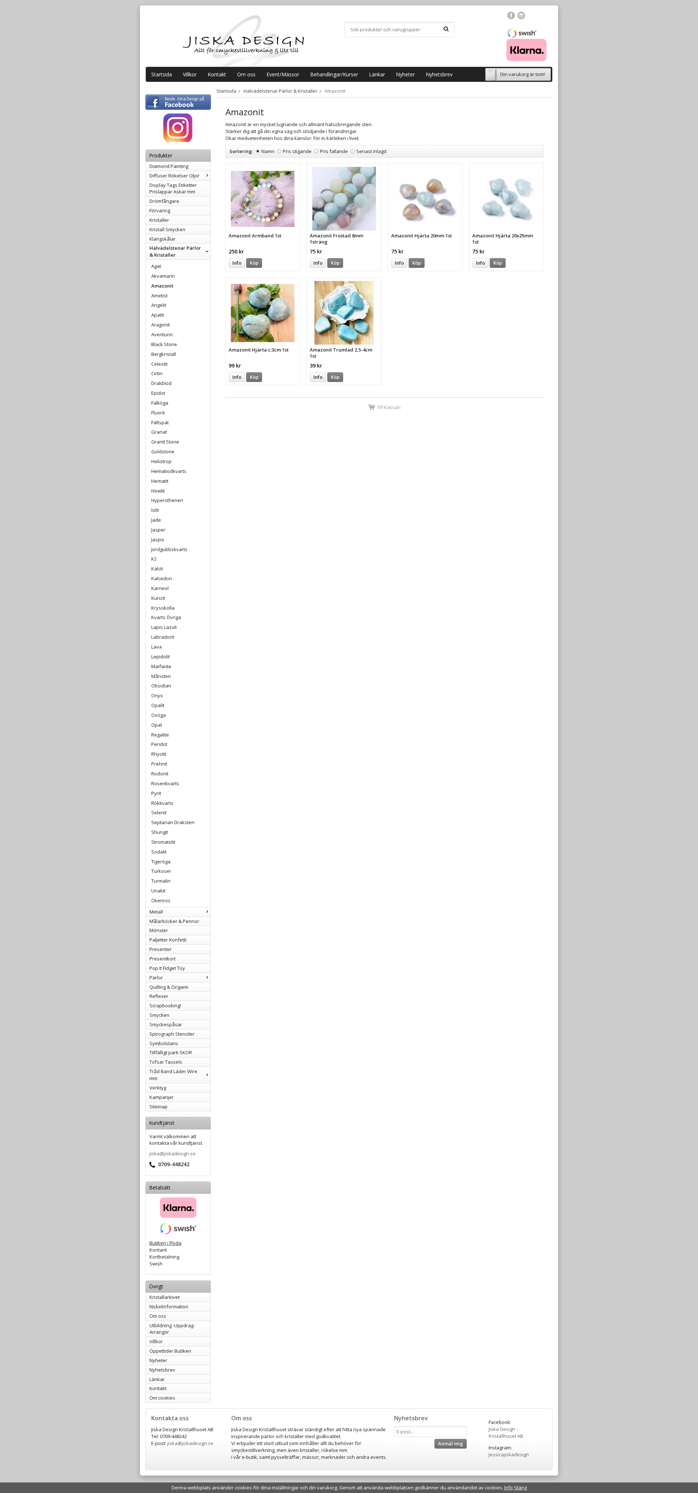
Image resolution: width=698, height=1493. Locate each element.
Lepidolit (160, 656)
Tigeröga (161, 861)
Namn (267, 151)
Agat (156, 266)
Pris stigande (297, 151)
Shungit (159, 832)
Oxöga (158, 715)
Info (236, 263)
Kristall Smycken (167, 229)
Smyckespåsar (165, 1024)
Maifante (161, 666)
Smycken (159, 1015)
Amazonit (162, 285)
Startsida (161, 74)
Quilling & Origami (168, 987)
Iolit (155, 510)
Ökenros (161, 900)
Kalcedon (161, 578)
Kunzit (158, 598)
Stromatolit (163, 842)
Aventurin (162, 334)
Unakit (158, 890)
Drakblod (161, 383)
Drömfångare (164, 201)
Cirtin (157, 373)
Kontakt (217, 74)
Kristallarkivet (164, 1297)
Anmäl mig (450, 1443)
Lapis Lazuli (164, 627)
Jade (156, 520)
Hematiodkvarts (168, 471)
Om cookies (162, 1397)
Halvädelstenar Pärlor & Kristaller (175, 251)
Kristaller (159, 220)
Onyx (157, 695)
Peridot (159, 744)
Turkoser (161, 871)
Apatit (157, 315)
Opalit (157, 705)
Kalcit (157, 568)
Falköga (159, 403)
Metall (156, 911)
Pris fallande (334, 151)
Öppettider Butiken (170, 1351)
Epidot (158, 393)
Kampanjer (161, 1097)
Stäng (520, 1487)
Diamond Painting (168, 166)
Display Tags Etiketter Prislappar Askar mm (173, 188)
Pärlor (156, 977)
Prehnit (159, 763)
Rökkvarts (162, 803)
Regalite (160, 734)
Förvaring (159, 210)
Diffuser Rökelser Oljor (174, 175)
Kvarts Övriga (166, 617)
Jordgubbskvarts (169, 549)
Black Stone (164, 344)
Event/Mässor (282, 74)
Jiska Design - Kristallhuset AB (506, 1432)
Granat (159, 432)
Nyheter (405, 74)
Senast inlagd (371, 151)
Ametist (159, 295)
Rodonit (159, 773)
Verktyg (157, 1087)
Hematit (159, 481)
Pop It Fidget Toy (167, 968)
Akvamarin (163, 276)
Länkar (377, 74)
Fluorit (158, 412)
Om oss (246, 74)
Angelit (158, 305)
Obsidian (161, 685)
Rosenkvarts (165, 783)
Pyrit (156, 793)
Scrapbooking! (165, 1005)
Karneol (160, 588)
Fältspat (160, 422)
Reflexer (158, 996)
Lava (156, 646)
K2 (154, 558)
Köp (254, 263)
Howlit (158, 490)
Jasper (158, 529)
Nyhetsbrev (439, 74)
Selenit (159, 812)
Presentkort (162, 958)
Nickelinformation (168, 1306)
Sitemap (158, 1106)
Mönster (158, 930)
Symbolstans (163, 1043)
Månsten (161, 676)
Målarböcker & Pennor (174, 921)
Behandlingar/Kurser (334, 74)
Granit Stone (165, 441)
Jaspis (157, 539)
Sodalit (159, 851)
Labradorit (162, 637)
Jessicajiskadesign (509, 1454)
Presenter (160, 949)
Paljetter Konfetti (167, 939)
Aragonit (160, 324)
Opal (156, 725)
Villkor (190, 74)
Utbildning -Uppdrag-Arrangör (172, 1329)
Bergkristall (163, 354)
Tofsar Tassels (165, 1062)
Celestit (159, 364)
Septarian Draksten (172, 822)
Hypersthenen (167, 500)
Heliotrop (161, 461)
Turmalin (161, 881)
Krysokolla (162, 608)
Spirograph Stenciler (171, 1034)
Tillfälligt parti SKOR (170, 1052)
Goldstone (162, 451)
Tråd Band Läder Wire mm (173, 1074)
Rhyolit (158, 754)
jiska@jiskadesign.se (172, 1153)
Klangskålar (162, 239)
